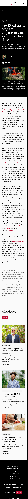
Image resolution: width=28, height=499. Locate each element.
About (6, 484)
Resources (7, 492)
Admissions (12, 484)
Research (8, 487)
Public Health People (17, 390)
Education (20, 484)
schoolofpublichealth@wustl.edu (13, 478)
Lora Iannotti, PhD (18, 241)
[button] (24, 3)
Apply (13, 492)
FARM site (10, 230)
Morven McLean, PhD (11, 163)
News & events (16, 487)
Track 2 (7, 228)
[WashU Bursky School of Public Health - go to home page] (13, 3)
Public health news (6, 345)
